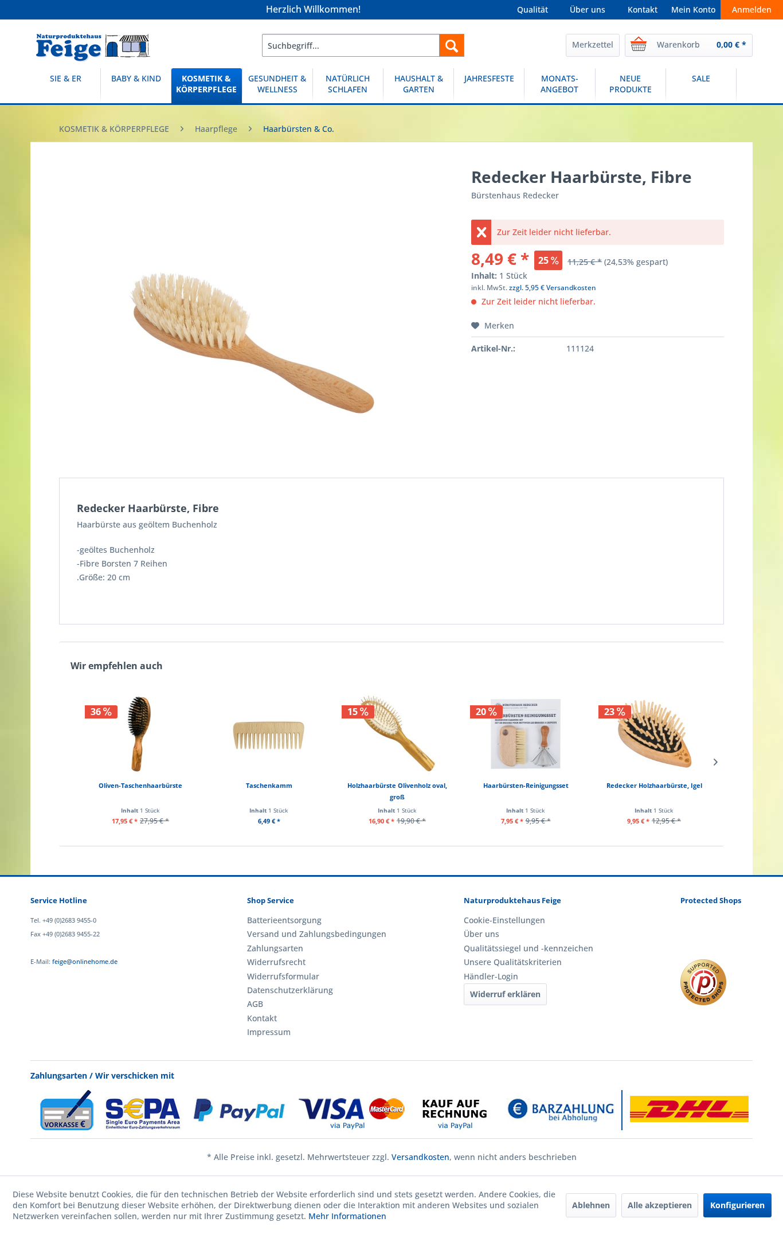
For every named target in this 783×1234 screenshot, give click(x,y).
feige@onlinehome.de (85, 961)
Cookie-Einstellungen (504, 920)
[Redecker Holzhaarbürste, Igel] (654, 734)
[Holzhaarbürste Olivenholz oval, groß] (397, 734)
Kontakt (642, 9)
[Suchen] (451, 45)
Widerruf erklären (505, 994)
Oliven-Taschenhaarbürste (140, 785)
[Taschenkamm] (269, 734)
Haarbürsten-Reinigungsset (526, 785)
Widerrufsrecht (276, 961)
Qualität (532, 9)
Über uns (587, 9)
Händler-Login (491, 976)
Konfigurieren (737, 1205)
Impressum (269, 1031)
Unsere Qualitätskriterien (513, 961)
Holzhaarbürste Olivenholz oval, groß (397, 791)
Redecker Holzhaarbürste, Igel (654, 785)
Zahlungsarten (275, 948)
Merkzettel (592, 44)
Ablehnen (591, 1205)
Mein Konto (693, 9)
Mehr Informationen (347, 1215)
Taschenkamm (269, 785)
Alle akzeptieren (660, 1205)
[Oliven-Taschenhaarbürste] (140, 734)
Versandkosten (420, 1156)
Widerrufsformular (283, 976)
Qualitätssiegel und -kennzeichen (528, 948)
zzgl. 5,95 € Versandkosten (552, 287)
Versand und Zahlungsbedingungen (316, 933)
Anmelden (752, 9)
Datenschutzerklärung (290, 990)
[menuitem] (363, 45)
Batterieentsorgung (284, 920)
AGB (255, 1003)
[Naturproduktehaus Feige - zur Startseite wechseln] (93, 48)
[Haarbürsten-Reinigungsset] (526, 734)
